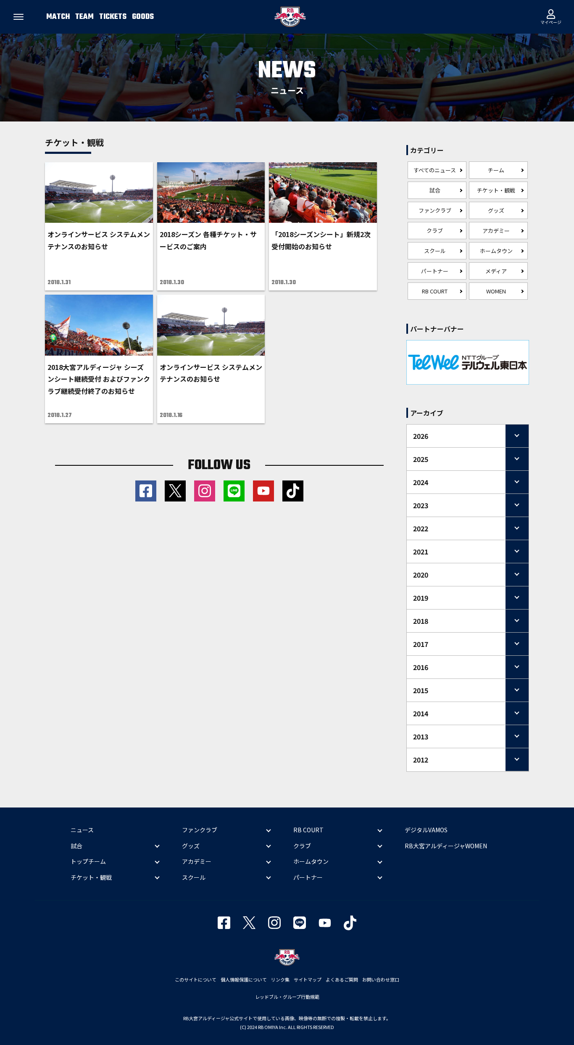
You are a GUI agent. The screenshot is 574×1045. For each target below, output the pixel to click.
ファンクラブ (435, 210)
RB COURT (435, 291)
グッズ (496, 210)
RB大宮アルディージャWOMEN (446, 846)
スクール (435, 251)
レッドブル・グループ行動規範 (287, 996)
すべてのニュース (434, 170)
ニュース (82, 830)
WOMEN (496, 291)
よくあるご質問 (342, 979)
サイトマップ (307, 979)
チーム (496, 170)
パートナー (434, 271)
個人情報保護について (244, 979)
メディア (496, 271)
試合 (434, 190)
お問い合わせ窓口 (380, 979)
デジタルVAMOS (426, 830)
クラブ (435, 231)
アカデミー (496, 231)
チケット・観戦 (496, 190)
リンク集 (280, 979)
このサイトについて (195, 979)
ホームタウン (496, 251)
